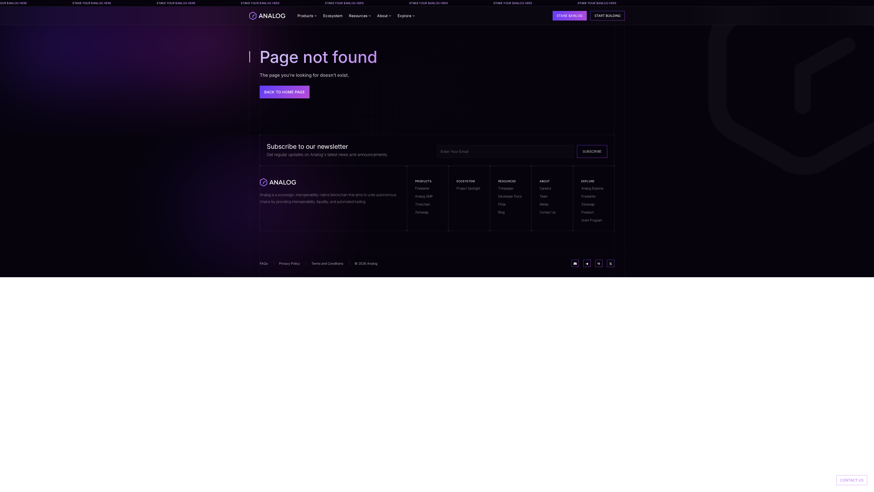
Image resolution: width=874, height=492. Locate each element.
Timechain (422, 204)
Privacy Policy (289, 263)
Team (544, 196)
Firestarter (422, 188)
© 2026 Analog (366, 263)
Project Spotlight (468, 188)
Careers (545, 188)
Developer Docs (510, 196)
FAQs (502, 204)
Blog (501, 212)
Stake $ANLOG (570, 16)
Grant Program (591, 220)
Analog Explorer (592, 188)
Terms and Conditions (327, 263)
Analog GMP (424, 196)
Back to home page (284, 92)
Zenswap (421, 212)
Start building (607, 16)
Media (544, 204)
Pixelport (587, 212)
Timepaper (506, 188)
